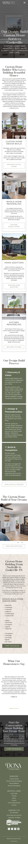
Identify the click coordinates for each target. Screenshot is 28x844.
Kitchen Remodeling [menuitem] (14, 785)
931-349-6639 (14, 812)
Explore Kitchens (14, 347)
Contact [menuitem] (14, 805)
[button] (12, 708)
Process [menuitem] (14, 796)
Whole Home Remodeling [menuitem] (14, 781)
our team (23, 98)
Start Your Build (14, 749)
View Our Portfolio (14, 546)
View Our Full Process (14, 484)
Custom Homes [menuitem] (14, 779)
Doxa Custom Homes (10, 78)
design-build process (11, 93)
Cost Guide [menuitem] (14, 793)
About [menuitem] (14, 798)
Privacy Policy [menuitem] (14, 841)
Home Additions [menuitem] (14, 783)
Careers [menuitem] (14, 800)
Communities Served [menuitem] (14, 802)
